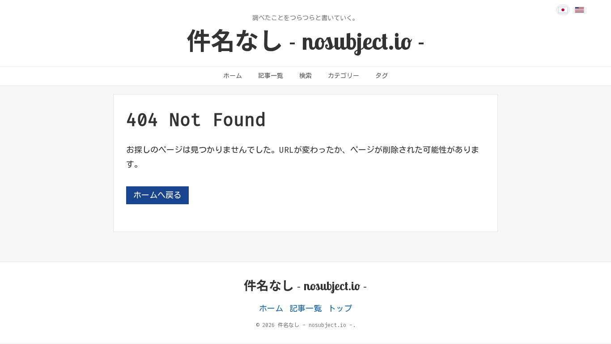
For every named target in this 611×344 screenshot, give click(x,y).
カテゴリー (343, 76)
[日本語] (563, 9)
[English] (579, 9)
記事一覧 (270, 76)
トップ (340, 308)
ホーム (232, 76)
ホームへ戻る (157, 195)
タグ (381, 76)
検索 (305, 76)
